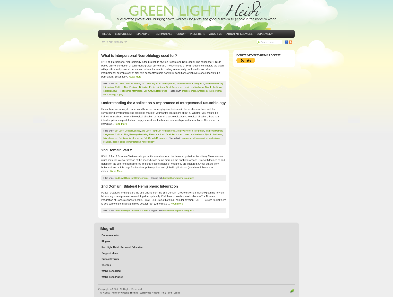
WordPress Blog (111, 271)
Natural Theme (110, 292)
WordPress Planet (112, 277)
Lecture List (123, 34)
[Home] (196, 15)
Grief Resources (174, 87)
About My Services (239, 34)
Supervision (265, 34)
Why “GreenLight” (114, 42)
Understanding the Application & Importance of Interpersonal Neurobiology (163, 103)
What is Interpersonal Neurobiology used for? (139, 56)
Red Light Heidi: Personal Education (122, 247)
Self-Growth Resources (155, 91)
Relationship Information (130, 91)
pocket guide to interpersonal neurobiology (134, 142)
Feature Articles (157, 87)
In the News (216, 87)
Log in (177, 292)
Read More (135, 76)
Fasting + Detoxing (138, 87)
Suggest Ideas (110, 253)
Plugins (106, 241)
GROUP (180, 34)
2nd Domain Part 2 (116, 150)
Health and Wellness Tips (196, 87)
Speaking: (143, 34)
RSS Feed (166, 292)
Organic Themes (129, 292)
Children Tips (121, 87)
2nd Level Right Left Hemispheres (158, 83)
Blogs (106, 34)
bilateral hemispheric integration (178, 178)
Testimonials (163, 34)
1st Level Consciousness (127, 83)
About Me (215, 34)
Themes (106, 265)
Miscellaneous (110, 91)
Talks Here (197, 34)
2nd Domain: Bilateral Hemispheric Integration (139, 186)
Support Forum (110, 259)
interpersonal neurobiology (195, 91)
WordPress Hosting (149, 292)
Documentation (110, 235)
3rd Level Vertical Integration (190, 83)
